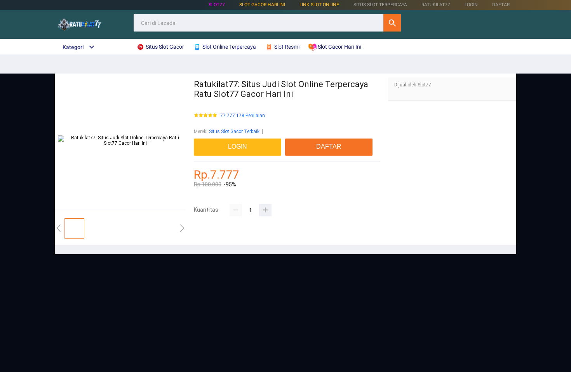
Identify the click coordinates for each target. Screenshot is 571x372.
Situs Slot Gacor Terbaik (234, 131)
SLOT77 (217, 4)
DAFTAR (501, 4)
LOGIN (471, 4)
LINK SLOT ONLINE (319, 4)
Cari (392, 23)
